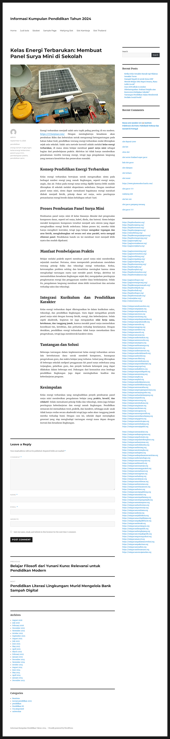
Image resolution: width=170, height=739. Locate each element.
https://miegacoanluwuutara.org (135, 484)
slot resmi (126, 178)
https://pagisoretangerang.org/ (134, 283)
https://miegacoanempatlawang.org (136, 497)
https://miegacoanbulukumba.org (135, 445)
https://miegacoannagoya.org (134, 411)
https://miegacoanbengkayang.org (136, 531)
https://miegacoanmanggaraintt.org (136, 468)
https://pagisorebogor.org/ (133, 280)
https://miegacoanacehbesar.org (135, 481)
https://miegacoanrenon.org (133, 314)
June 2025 (16, 644)
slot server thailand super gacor (134, 157)
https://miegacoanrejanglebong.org (136, 492)
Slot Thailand (99, 30)
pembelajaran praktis (19, 156)
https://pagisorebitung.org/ (133, 256)
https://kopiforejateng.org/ (133, 225)
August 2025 (17, 639)
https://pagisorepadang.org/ (133, 259)
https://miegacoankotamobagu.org (136, 458)
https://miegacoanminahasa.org (135, 403)
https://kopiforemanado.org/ (134, 296)
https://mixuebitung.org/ (132, 233)
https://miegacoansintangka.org (135, 450)
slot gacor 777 (128, 189)
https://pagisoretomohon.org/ (134, 254)
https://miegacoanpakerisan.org (135, 544)
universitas (16, 711)
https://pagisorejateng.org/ (133, 262)
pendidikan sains (17, 158)
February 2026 (18, 625)
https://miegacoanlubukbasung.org (136, 385)
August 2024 (17, 667)
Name (14, 495)
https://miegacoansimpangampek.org (137, 500)
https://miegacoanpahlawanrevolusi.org (138, 542)
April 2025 (16, 649)
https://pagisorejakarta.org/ (133, 246)
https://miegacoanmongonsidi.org (136, 413)
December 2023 (18, 680)
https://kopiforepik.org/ (132, 267)
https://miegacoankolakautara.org (136, 382)
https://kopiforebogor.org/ (133, 293)
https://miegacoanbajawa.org (134, 453)
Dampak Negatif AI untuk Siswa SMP (138, 79)
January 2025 (17, 657)
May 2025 (16, 646)
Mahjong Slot (66, 30)
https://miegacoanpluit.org (133, 379)
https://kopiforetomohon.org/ (134, 272)
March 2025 (17, 652)
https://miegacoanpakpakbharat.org (136, 521)
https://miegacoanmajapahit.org (135, 427)
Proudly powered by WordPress (60, 728)
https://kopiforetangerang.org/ (134, 238)
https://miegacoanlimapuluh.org (135, 529)
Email (14, 507)
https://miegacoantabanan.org (134, 479)
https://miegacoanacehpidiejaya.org (136, 518)
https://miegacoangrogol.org (134, 366)
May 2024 (16, 673)
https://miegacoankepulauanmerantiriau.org (140, 455)
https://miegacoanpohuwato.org (135, 437)
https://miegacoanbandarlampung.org (137, 395)
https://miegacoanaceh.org (133, 332)
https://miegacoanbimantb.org (134, 463)
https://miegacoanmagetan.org (134, 474)
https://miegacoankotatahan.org (135, 338)
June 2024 (16, 670)
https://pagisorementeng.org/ (134, 251)
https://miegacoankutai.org (133, 513)
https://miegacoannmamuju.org (135, 466)
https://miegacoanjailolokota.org (135, 516)
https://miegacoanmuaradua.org (135, 387)
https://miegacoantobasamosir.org (136, 487)
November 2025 (18, 631)
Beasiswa (16, 698)
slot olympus (127, 168)
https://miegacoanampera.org (134, 343)
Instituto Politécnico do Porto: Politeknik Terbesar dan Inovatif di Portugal (140, 126)
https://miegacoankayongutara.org (136, 434)
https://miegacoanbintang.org (134, 447)
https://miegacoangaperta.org (134, 419)
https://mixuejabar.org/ (131, 298)
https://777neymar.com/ (52, 134)
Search (125, 51)
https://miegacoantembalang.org (135, 424)
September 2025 (18, 636)
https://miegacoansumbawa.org (135, 510)
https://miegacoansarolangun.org (135, 526)
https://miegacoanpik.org (132, 377)
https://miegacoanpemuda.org (134, 311)
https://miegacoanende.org (133, 324)
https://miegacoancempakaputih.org (137, 534)
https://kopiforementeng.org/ (134, 264)
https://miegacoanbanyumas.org (135, 442)
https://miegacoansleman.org (134, 408)
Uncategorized (18, 709)
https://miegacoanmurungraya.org (136, 461)
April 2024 (16, 675)
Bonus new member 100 (132, 123)
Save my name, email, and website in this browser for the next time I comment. (45, 532)
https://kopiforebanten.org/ (133, 222)
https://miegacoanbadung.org (134, 476)
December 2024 (18, 659)
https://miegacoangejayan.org (134, 309)
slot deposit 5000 (129, 142)
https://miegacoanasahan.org (134, 495)
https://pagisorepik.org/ (132, 241)
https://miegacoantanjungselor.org (136, 392)
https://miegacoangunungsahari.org (137, 536)
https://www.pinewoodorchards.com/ (137, 183)
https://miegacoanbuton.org (133, 489)
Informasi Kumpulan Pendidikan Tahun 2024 (50, 19)
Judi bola (24, 30)
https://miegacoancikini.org (133, 358)
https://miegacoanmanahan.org (135, 432)
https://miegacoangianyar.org (134, 406)
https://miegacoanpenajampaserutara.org (139, 390)
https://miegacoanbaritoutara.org (135, 505)
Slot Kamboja (83, 30)
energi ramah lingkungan (20, 148)
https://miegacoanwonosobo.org (135, 340)
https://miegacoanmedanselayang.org (137, 416)
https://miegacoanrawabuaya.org (135, 361)
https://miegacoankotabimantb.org (136, 353)
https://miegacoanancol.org (133, 539)
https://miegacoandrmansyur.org (135, 550)
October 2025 (17, 633)
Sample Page (50, 30)
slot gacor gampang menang (133, 204)
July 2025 (16, 641)
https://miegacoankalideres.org (135, 369)
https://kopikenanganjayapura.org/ (136, 235)
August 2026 (17, 620)
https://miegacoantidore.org (133, 330)
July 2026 (16, 623)
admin (13, 137)
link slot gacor (128, 163)
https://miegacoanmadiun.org (134, 547)
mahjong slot (127, 194)
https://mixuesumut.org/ (132, 301)
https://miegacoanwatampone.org (136, 502)
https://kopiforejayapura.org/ (134, 230)
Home (13, 30)
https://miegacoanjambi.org (133, 398)
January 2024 (17, 678)
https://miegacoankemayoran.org (135, 351)
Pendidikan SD (18, 706)
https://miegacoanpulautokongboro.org (138, 440)
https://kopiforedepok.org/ (133, 288)
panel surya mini (17, 153)
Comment (16, 457)
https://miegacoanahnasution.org (135, 306)
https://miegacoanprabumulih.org (136, 322)
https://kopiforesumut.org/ (133, 228)
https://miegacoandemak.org (134, 523)
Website (14, 519)
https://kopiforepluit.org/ (132, 269)
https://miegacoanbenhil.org (133, 356)
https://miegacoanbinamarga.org (135, 345)
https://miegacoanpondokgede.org (136, 372)
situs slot (126, 152)
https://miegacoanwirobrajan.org (135, 421)
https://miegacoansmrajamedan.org (136, 552)
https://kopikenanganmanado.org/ (136, 285)
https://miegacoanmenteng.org (135, 374)
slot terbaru (127, 173)
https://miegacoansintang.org (134, 317)
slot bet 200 (127, 199)
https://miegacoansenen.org (133, 348)
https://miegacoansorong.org (134, 400)
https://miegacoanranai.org (133, 335)
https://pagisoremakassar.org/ (134, 243)
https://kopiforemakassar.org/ (134, 275)
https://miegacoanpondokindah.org (136, 364)
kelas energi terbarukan (20, 150)
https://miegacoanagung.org (133, 327)
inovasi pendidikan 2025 (22, 701)
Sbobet (36, 30)
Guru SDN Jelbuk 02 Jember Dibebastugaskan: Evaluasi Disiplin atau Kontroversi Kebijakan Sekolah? (140, 89)
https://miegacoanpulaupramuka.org (137, 319)
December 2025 (18, 628)
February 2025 (18, 654)
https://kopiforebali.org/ (132, 290)
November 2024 (18, 662)
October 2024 (17, 665)
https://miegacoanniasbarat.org (135, 471)
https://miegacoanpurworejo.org (135, 508)
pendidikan (15, 144)
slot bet (125, 147)
